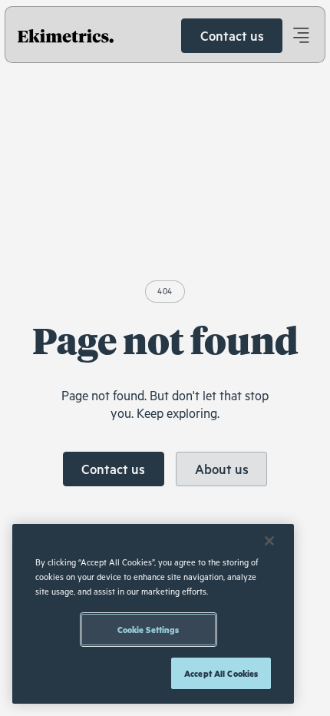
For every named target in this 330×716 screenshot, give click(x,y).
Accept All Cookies (221, 673)
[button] (300, 36)
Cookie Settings (148, 629)
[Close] (269, 541)
